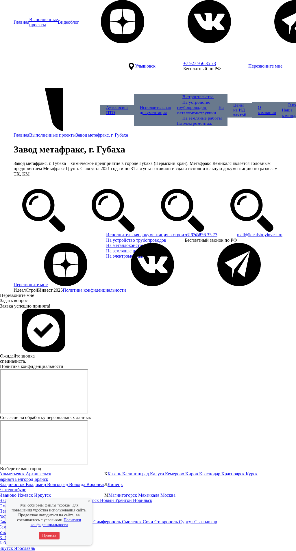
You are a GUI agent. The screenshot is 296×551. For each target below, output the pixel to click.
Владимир (36, 484)
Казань (115, 473)
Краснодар (210, 473)
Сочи (148, 521)
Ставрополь (166, 521)
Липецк (115, 484)
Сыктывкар (205, 521)
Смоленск (132, 521)
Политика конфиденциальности (94, 290)
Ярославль (24, 548)
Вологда (77, 484)
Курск (252, 473)
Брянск (41, 479)
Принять (49, 535)
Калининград (136, 473)
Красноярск (233, 473)
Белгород (24, 479)
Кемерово (175, 473)
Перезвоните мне (265, 66)
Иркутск (42, 495)
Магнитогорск (123, 495)
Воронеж (95, 484)
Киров (192, 473)
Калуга (157, 473)
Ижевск (26, 495)
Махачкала (149, 495)
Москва (167, 495)
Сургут (186, 521)
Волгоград (58, 484)
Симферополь (107, 521)
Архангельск (38, 473)
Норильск (142, 500)
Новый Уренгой (116, 500)
